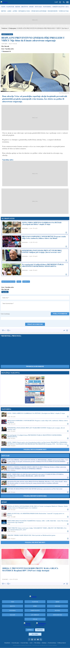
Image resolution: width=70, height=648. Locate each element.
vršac (19, 281)
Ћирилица (40, 630)
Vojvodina (47, 7)
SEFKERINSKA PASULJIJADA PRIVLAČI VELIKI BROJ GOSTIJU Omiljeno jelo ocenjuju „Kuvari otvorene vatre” (35, 255)
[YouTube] (38, 639)
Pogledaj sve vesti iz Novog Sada (35, 496)
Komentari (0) (7, 51)
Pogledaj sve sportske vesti (35, 542)
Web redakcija (37, 642)
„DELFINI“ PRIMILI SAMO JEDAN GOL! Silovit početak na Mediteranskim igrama (35, 537)
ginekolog (26, 281)
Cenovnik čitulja (24, 642)
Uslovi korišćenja (5, 314)
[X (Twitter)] (35, 639)
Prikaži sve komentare (35, 324)
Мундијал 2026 (24, 11)
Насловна (35, 634)
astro (14, 11)
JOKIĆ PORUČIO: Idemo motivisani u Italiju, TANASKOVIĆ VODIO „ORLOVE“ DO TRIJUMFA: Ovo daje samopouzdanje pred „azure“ (35, 529)
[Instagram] (32, 639)
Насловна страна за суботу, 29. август (35, 389)
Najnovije (10, 7)
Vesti (3, 7)
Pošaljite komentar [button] (60, 313)
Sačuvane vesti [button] (60, 2)
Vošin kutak (64, 11)
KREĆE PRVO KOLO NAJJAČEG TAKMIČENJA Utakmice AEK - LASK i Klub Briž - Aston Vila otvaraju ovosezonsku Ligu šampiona (35, 522)
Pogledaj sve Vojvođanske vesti (35, 449)
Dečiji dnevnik (57, 615)
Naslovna (4, 28)
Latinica (30, 630)
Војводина (12, 28)
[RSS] (41, 639)
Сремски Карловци (38, 11)
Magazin (12, 615)
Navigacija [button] (67, 2)
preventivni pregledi (8, 281)
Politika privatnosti (62, 642)
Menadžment (7, 642)
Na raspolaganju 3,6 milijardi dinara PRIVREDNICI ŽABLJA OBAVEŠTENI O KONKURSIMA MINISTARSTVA (35, 269)
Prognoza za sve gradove (35, 366)
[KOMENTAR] (8, 330)
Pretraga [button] (64, 2)
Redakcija (44, 642)
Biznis (17, 7)
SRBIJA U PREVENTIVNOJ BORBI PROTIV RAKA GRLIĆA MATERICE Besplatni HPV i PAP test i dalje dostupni (35, 566)
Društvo (24, 7)
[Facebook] (29, 639)
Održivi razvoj (58, 7)
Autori (31, 642)
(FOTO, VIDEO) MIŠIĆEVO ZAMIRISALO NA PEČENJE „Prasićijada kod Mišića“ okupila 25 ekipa (35, 227)
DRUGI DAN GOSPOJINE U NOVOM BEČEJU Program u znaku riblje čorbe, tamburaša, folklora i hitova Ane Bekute (35, 241)
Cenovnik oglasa (15, 642)
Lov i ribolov (35, 615)
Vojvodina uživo (7, 160)
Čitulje (35, 619)
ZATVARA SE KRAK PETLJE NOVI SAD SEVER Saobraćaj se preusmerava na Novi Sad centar (35, 490)
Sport (31, 7)
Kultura (57, 610)
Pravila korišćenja (52, 642)
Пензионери (53, 11)
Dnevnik (6, 46)
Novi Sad (38, 7)
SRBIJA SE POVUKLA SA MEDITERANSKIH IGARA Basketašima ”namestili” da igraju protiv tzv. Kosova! (35, 515)
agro (9, 11)
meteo (3, 11)
